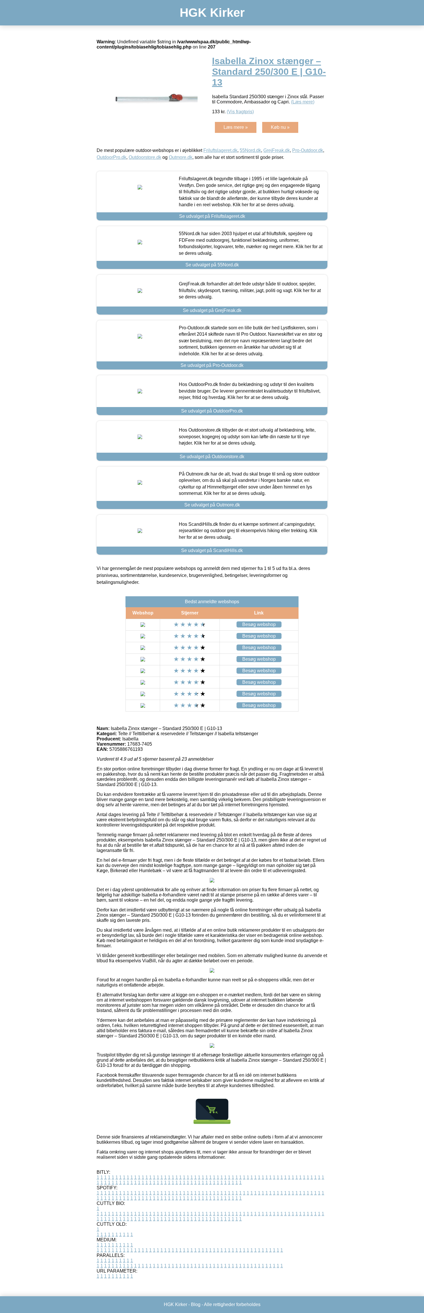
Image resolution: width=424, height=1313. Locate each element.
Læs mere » (236, 127)
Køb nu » (280, 127)
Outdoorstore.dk (145, 157)
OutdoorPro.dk (111, 157)
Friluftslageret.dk (220, 150)
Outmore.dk (180, 157)
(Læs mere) (302, 101)
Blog (195, 1304)
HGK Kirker (212, 12)
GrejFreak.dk (276, 150)
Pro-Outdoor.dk (307, 150)
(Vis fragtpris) (240, 111)
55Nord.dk (250, 150)
